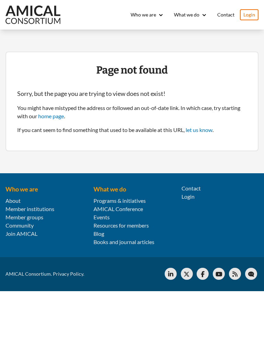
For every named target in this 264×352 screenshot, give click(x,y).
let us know (199, 129)
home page (51, 116)
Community (20, 225)
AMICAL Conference (118, 209)
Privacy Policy (68, 274)
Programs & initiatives (120, 200)
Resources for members (121, 225)
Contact (225, 15)
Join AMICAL (21, 233)
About (13, 200)
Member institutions (30, 209)
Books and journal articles (124, 242)
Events (102, 217)
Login (249, 15)
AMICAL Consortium (28, 274)
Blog (99, 233)
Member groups (24, 217)
